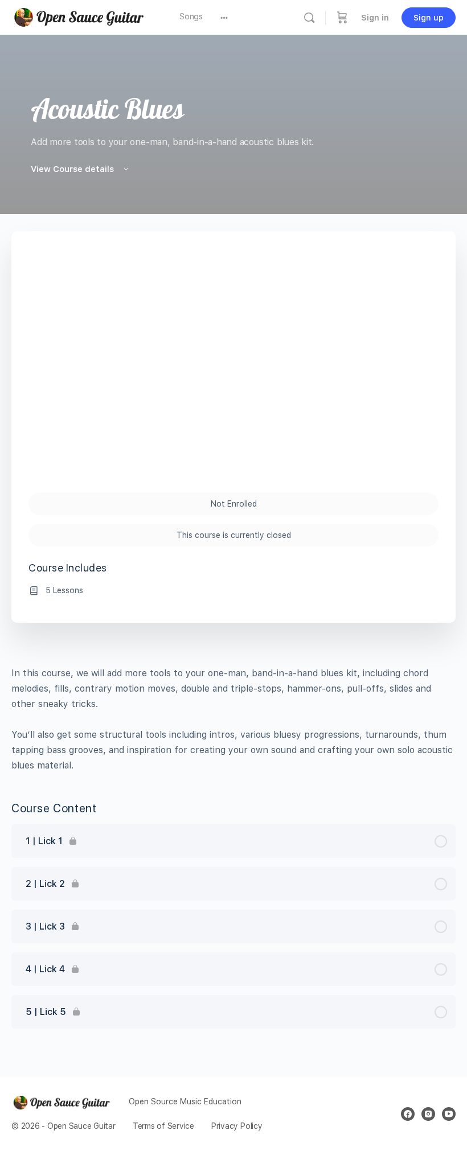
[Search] (309, 17)
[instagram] (428, 1114)
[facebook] (408, 1114)
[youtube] (449, 1114)
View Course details (73, 169)
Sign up (428, 17)
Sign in (375, 17)
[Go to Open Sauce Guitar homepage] (82, 16)
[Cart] (342, 17)
